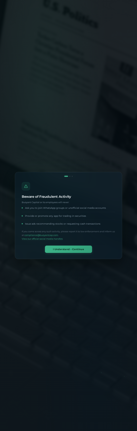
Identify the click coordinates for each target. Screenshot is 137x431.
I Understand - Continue (68, 249)
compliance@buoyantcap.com (41, 235)
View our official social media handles (42, 239)
